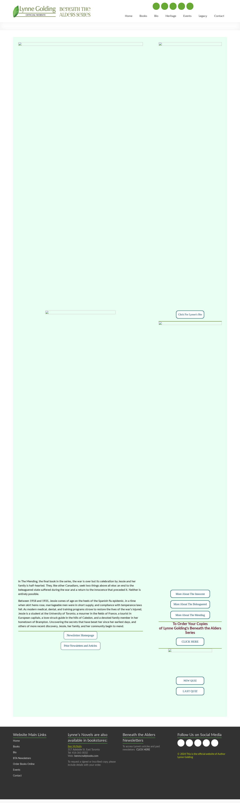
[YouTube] (189, 6)
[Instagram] (173, 6)
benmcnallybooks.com (86, 756)
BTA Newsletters (22, 758)
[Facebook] (156, 6)
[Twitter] (164, 6)
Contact (219, 16)
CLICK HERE (143, 749)
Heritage (171, 16)
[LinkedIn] (181, 6)
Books (143, 16)
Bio (156, 16)
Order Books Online (23, 764)
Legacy (203, 16)
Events (187, 16)
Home (128, 16)
